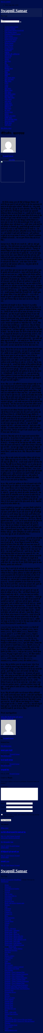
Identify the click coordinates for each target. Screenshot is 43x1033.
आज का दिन (8, 56)
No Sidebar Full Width (12, 968)
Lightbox (8, 959)
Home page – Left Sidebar (13, 943)
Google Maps (9, 921)
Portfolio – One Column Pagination (16, 978)
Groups (7, 923)
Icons (6, 954)
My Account (9, 965)
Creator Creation (10, 28)
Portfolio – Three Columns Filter (15, 979)
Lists (6, 961)
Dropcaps (8, 919)
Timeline (7, 1023)
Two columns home (11, 1025)
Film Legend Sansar (11, 38)
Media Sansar (9, 43)
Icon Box (8, 952)
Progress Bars (9, 990)
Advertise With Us (10, 896)
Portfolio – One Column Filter (14, 976)
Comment (4, 787)
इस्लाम (7, 114)
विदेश (6, 72)
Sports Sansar (9, 48)
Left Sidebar (9, 958)
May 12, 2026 (5, 836)
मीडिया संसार (8, 90)
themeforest (8, 1018)
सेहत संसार (8, 108)
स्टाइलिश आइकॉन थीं (7, 719)
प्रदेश (6, 65)
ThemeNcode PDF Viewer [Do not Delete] (18, 1019)
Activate (7, 890)
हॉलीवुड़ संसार (9, 96)
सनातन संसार (9, 112)
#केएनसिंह (12, 160)
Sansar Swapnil (15, 836)
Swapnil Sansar (14, 10)
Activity (7, 892)
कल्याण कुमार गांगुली (6, 750)
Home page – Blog (11, 932)
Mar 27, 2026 (5, 855)
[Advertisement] (21, 191)
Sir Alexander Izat (7, 842)
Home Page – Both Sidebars (14, 938)
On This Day (9, 47)
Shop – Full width (10, 1012)
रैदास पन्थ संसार (9, 121)
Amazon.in (8, 899)
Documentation (9, 918)
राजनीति (7, 70)
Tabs (6, 1016)
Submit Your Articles (11, 1014)
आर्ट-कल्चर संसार (10, 78)
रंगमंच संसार (8, 103)
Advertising (8, 898)
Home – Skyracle (10, 928)
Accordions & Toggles (12, 888)
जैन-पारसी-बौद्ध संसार (11, 119)
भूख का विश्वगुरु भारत (11, 1030)
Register (7, 996)
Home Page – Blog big (12, 934)
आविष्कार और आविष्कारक (12, 54)
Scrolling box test (10, 1008)
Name (3, 803)
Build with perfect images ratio (14, 903)
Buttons (7, 905)
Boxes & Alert (9, 901)
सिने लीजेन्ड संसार (10, 94)
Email (3, 807)
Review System (10, 998)
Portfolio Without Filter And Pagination (17, 988)
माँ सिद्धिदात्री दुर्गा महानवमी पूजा (10, 852)
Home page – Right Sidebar (13, 948)
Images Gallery (9, 956)
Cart (6, 907)
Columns (7, 910)
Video (7, 1028)
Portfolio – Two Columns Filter (15, 983)
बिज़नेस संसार (9, 68)
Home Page (12, 947)
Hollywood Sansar (11, 39)
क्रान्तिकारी (8, 50)
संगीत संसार (8, 99)
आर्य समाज (8, 101)
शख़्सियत (7, 74)
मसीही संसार (8, 118)
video (6, 85)
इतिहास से (8, 107)
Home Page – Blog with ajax (14, 936)
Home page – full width (12, 941)
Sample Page (9, 1001)
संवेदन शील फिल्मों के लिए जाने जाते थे (11, 717)
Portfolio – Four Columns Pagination (16, 974)
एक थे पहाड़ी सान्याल (7, 760)
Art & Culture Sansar (11, 27)
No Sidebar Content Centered (14, 967)
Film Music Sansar (11, 32)
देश (6, 63)
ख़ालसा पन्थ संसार (10, 116)
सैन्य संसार (8, 88)
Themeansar (4, 881)
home (6, 927)
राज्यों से (7, 67)
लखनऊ (7, 52)
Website (3, 811)
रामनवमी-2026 (5, 861)
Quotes (7, 994)
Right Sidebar (9, 999)
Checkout (8, 908)
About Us (8, 887)
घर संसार (7, 110)
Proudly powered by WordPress (11, 880)
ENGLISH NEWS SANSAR (14, 30)
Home (7, 885)
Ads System (8, 894)
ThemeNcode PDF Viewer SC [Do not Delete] (19, 1021)
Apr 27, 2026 (5, 846)
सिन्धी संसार (8, 123)
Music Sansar (9, 45)
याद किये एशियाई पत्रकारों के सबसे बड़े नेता (13, 832)
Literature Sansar (10, 41)
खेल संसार (8, 61)
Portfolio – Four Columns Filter (15, 972)
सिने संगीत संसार (9, 98)
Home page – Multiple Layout (14, 945)
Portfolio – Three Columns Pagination (17, 981)
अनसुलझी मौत (5, 770)
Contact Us (8, 912)
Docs (6, 916)
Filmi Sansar (9, 36)
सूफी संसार (8, 125)
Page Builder (9, 970)
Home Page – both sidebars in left (15, 939)
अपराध (7, 59)
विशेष (6, 76)
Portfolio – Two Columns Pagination (16, 985)
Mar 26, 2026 (5, 865)
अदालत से (8, 58)
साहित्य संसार (9, 105)
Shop (6, 1010)
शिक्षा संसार (8, 81)
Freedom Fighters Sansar (12, 34)
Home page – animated (12, 930)
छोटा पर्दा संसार (9, 79)
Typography (8, 1027)
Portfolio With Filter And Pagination (16, 987)
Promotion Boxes (10, 992)
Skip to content (5, 2)
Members (8, 963)
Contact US (8, 914)
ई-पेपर (6, 83)
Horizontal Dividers (11, 950)
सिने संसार (8, 92)
